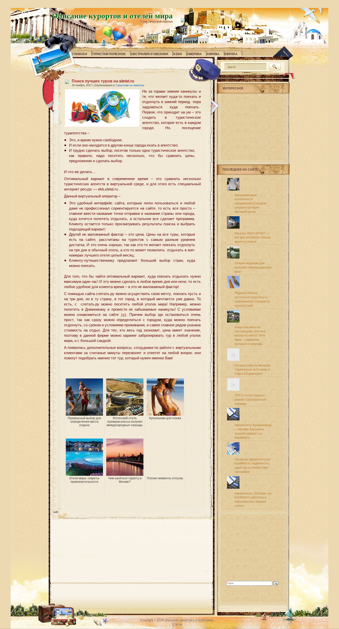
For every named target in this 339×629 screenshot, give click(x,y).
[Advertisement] (122, 369)
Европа (231, 54)
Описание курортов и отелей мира (112, 15)
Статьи (177, 624)
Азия (177, 54)
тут (123, 314)
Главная (79, 54)
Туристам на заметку (129, 85)
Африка (213, 54)
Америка (194, 54)
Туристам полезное (109, 54)
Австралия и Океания (149, 54)
